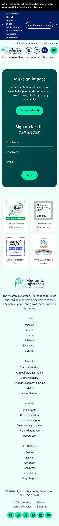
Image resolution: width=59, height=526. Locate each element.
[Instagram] (18, 515)
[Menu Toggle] (53, 50)
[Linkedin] (40, 515)
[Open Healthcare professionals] (41, 43)
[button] (2, 25)
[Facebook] (10, 515)
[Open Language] (56, 43)
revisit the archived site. (31, 7)
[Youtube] (48, 515)
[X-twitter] (25, 515)
